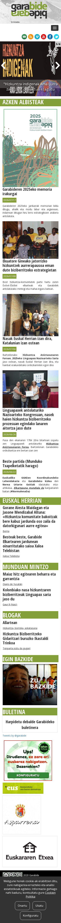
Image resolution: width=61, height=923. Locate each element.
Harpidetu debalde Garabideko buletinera (30, 724)
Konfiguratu (30, 915)
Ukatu (39, 906)
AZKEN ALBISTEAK (23, 102)
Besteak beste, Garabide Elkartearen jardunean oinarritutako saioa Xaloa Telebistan (23, 543)
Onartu (22, 906)
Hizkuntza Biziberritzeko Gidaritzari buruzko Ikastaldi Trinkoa (25, 638)
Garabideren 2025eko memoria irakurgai (27, 191)
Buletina (14, 712)
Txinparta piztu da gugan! (16, 648)
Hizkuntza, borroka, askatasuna (20, 628)
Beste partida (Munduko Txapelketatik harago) (22, 463)
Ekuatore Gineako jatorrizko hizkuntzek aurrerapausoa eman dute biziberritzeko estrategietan (29, 265)
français (45, 22)
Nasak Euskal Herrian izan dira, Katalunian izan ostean (27, 341)
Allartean (10, 622)
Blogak (12, 615)
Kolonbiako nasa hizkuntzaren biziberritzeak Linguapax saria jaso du (27, 594)
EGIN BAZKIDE (18, 659)
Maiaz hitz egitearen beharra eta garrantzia (29, 576)
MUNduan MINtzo (25, 567)
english (35, 22)
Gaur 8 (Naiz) (10, 604)
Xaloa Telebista (11, 556)
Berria (6, 531)
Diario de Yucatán (12, 584)
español (25, 22)
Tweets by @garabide (14, 735)
